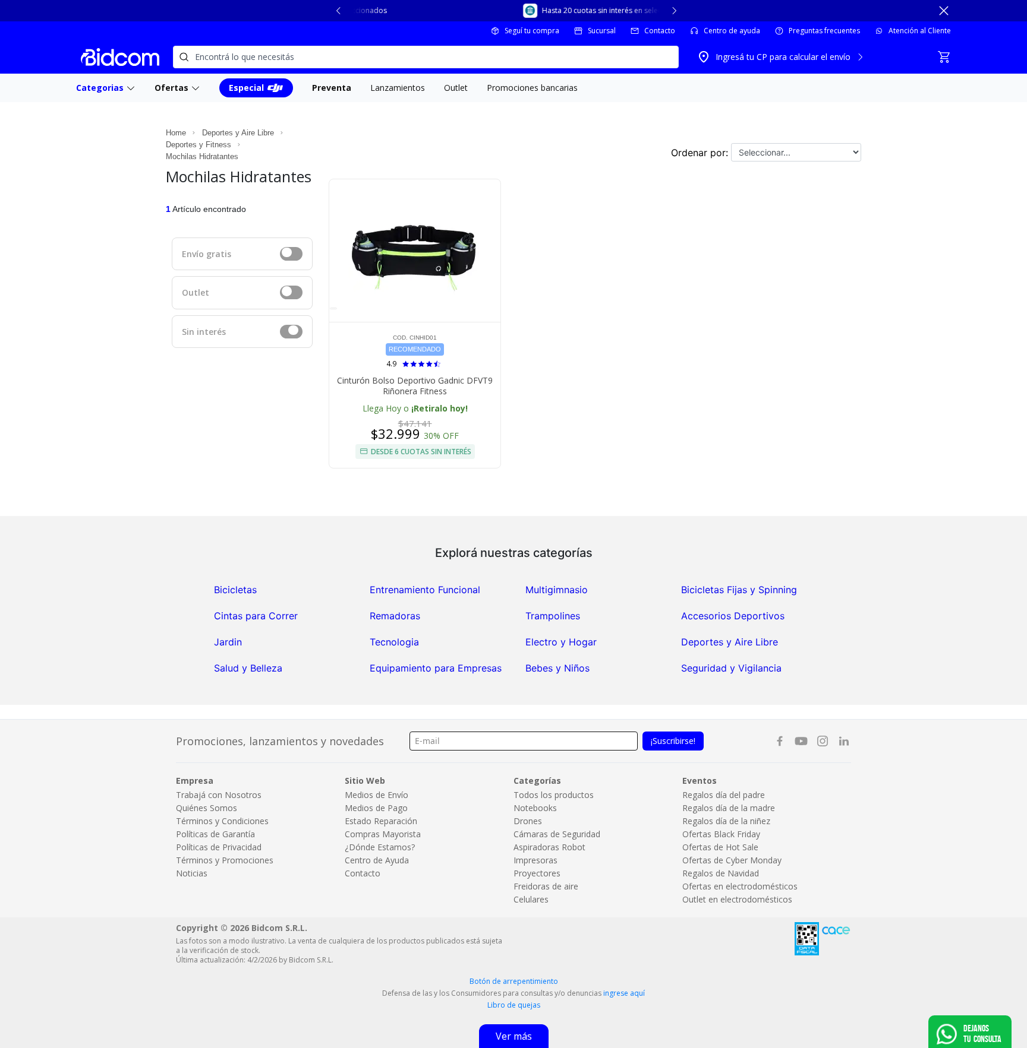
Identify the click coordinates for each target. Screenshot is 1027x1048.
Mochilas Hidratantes (202, 156)
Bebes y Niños (557, 668)
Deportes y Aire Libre (238, 132)
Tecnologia (394, 642)
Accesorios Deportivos (733, 616)
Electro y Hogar (561, 642)
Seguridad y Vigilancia (731, 668)
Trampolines (552, 616)
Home (176, 132)
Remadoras (395, 616)
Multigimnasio (556, 590)
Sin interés (204, 331)
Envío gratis (206, 253)
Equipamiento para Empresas (436, 668)
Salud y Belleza (248, 668)
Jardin (228, 642)
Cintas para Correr (256, 616)
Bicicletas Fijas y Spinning (739, 590)
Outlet (195, 292)
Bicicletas (235, 590)
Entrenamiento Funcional (425, 590)
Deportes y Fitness (198, 144)
